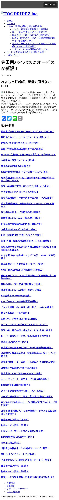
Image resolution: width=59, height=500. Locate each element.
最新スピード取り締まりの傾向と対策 (30, 35)
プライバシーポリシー (18, 489)
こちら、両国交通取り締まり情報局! (24, 26)
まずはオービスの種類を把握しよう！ (30, 49)
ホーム (10, 21)
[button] (50, 4)
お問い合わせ (13, 55)
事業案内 (11, 486)
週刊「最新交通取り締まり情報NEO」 (31, 32)
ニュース (11, 23)
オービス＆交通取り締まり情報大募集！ (26, 52)
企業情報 (11, 483)
